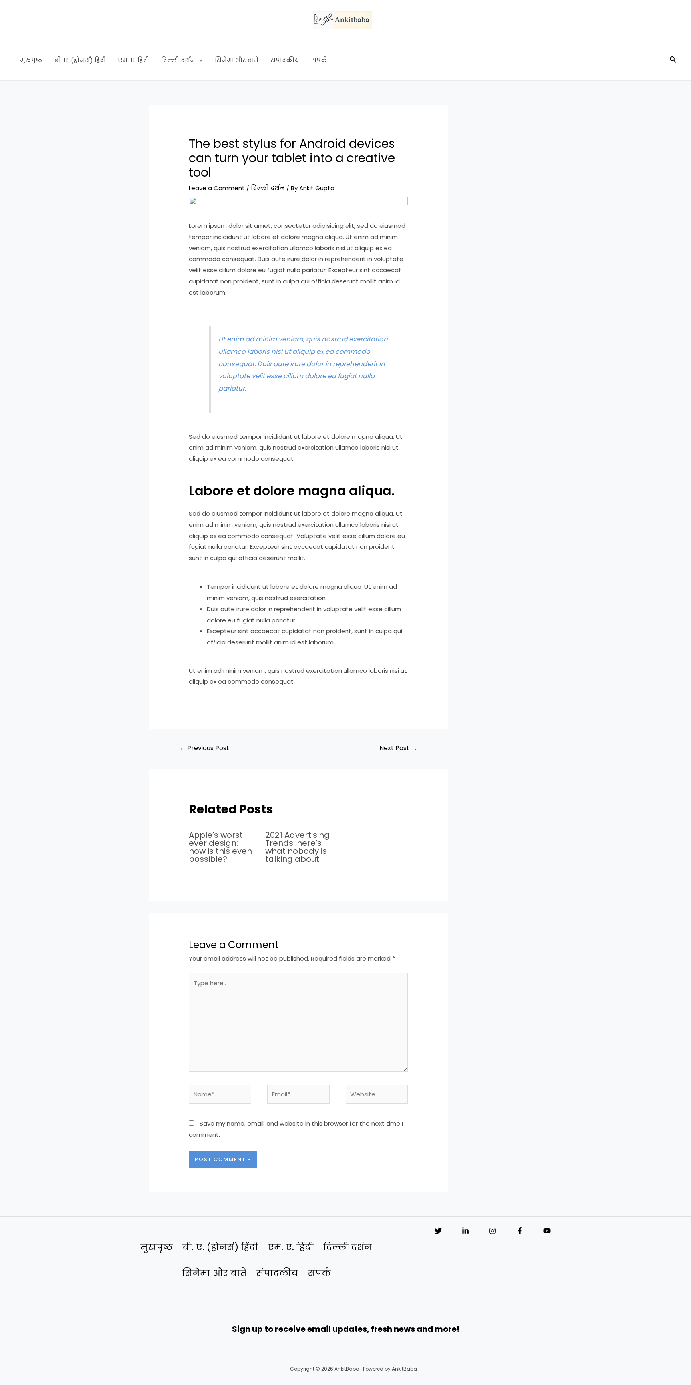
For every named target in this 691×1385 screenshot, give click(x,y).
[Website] (377, 1095)
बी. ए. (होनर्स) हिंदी (80, 60)
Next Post (398, 748)
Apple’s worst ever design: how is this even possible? (220, 847)
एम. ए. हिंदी (133, 60)
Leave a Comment (217, 188)
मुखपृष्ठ (31, 60)
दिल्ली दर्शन (178, 60)
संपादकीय (284, 60)
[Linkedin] (465, 1230)
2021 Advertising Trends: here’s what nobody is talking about (297, 847)
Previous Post (204, 748)
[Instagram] (492, 1230)
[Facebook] (519, 1230)
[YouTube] (547, 1230)
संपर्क (319, 60)
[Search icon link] (673, 60)
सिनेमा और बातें (236, 60)
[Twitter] (438, 1230)
